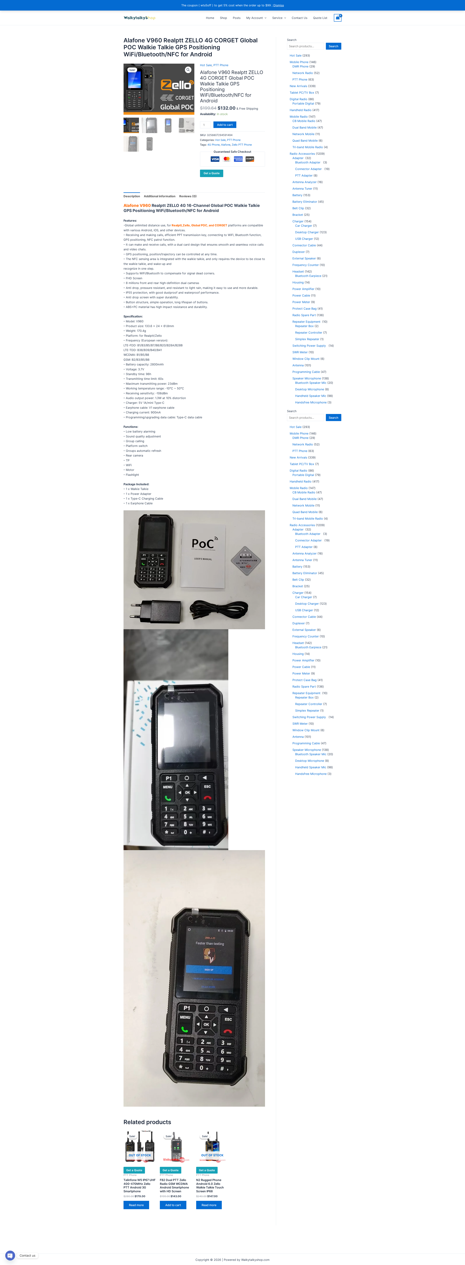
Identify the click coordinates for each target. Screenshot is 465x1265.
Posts (236, 18)
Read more (136, 1205)
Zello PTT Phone (242, 144)
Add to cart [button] (173, 1205)
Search (291, 40)
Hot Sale (206, 65)
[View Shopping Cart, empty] (337, 17)
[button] (264, 18)
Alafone (225, 144)
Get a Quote (212, 173)
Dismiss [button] (278, 5)
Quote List (320, 18)
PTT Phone (220, 65)
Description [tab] (132, 196)
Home (210, 18)
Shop (223, 18)
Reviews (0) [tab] (188, 196)
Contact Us (299, 18)
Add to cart (225, 125)
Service (277, 18)
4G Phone (213, 144)
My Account (254, 18)
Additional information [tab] (159, 196)
